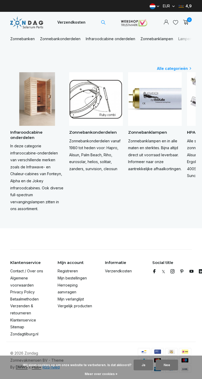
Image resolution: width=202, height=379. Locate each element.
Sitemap (17, 327)
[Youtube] (191, 272)
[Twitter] (163, 272)
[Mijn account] (166, 22)
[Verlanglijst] (175, 22)
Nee (167, 365)
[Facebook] (154, 272)
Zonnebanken (22, 39)
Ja (143, 365)
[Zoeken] (103, 22)
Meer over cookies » (101, 374)
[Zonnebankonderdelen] (26, 22)
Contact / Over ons (26, 271)
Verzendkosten (71, 22)
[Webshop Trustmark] (134, 22)
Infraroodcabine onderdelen (110, 39)
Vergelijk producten (75, 306)
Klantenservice (23, 320)
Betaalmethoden (24, 299)
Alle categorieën (172, 68)
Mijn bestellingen (72, 278)
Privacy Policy (22, 292)
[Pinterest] (182, 272)
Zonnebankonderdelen (60, 39)
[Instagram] (172, 272)
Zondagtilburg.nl (24, 334)
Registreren (68, 271)
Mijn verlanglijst (71, 299)
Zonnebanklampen (156, 39)
